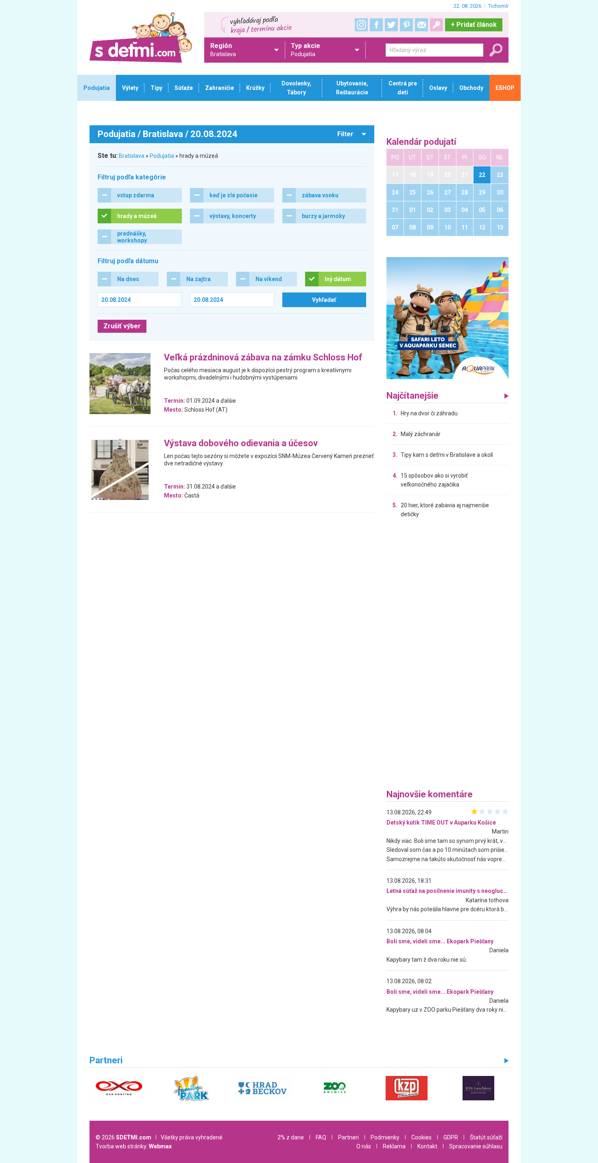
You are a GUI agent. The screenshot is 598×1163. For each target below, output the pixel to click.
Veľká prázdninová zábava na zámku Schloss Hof (263, 357)
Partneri (348, 1137)
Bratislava (131, 156)
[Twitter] (391, 24)
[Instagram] (361, 24)
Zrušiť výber (122, 326)
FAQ (321, 1137)
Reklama (394, 1146)
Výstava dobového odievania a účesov (241, 443)
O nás (363, 1146)
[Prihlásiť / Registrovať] (436, 24)
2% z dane (290, 1137)
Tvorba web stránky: (134, 1146)
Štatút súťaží (486, 1137)
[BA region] (447, 317)
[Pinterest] (406, 24)
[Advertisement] (447, 656)
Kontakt (427, 1146)
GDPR (450, 1137)
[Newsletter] (421, 24)
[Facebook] (376, 24)
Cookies (421, 1137)
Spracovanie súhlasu (475, 1146)
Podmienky (385, 1137)
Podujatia (162, 156)
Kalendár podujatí (421, 142)
